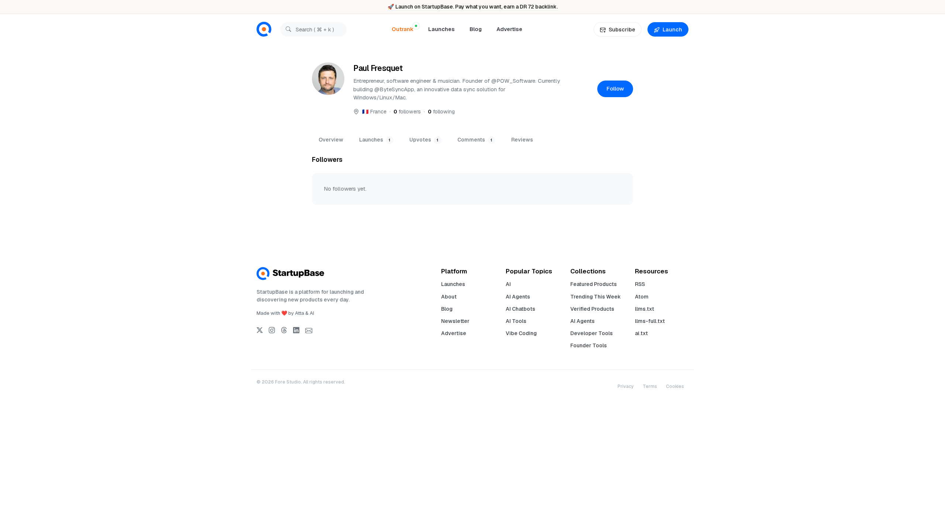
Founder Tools (588, 345)
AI (508, 284)
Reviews (522, 139)
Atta (299, 313)
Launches (441, 29)
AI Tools (516, 321)
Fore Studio (288, 382)
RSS (640, 284)
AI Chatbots (520, 309)
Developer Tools (591, 333)
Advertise (509, 29)
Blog (476, 29)
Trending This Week (595, 296)
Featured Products (593, 284)
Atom (642, 296)
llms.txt (644, 309)
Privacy (626, 386)
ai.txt (641, 333)
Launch (672, 29)
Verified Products (592, 309)
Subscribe (622, 29)
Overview (331, 139)
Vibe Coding (521, 333)
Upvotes (423, 139)
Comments (474, 139)
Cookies (675, 386)
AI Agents (518, 296)
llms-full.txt (650, 321)
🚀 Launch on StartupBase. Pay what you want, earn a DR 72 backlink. (473, 6)
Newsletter (455, 321)
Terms (650, 386)
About (449, 296)
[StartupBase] (264, 29)
